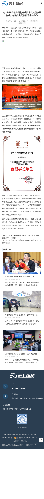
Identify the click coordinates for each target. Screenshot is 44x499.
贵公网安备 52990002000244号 (27, 438)
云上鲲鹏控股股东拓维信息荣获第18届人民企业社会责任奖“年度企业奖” (22, 276)
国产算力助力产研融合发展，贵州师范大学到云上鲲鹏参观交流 (22, 354)
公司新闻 (34, 21)
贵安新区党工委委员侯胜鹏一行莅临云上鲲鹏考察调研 (22, 315)
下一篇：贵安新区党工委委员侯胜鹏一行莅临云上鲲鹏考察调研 (21, 241)
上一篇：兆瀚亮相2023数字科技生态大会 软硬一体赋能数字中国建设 (21, 236)
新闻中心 (22, 23)
